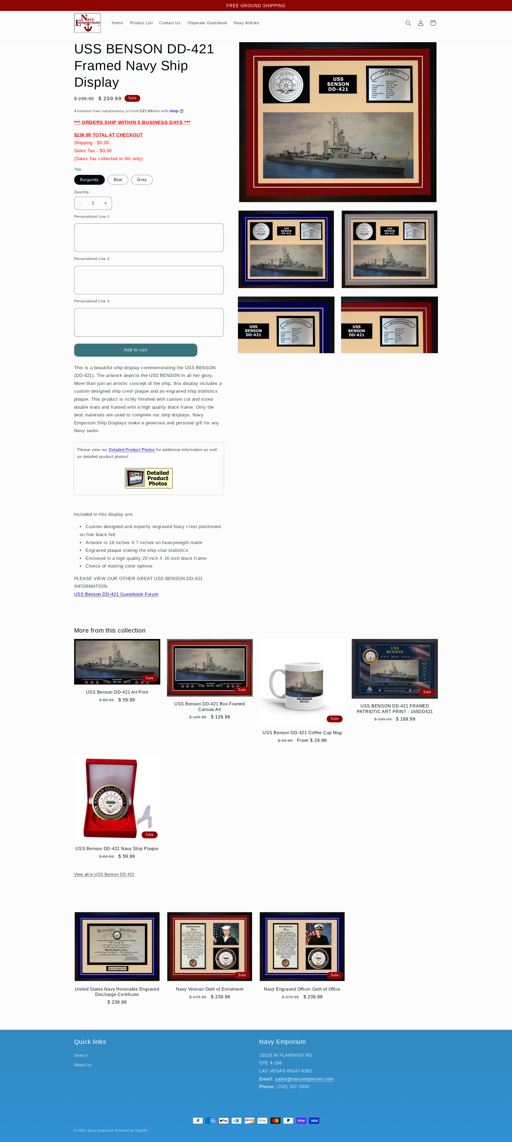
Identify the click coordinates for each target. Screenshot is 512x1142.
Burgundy (89, 180)
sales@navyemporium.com (304, 1078)
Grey (142, 180)
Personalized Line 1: (92, 217)
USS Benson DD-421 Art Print (117, 692)
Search (81, 1055)
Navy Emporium (101, 1130)
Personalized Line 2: (92, 259)
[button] (408, 23)
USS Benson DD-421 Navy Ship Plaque (117, 848)
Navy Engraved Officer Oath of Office (302, 989)
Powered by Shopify (131, 1130)
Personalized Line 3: (92, 301)
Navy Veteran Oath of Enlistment (209, 989)
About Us (83, 1065)
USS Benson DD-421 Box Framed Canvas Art (209, 706)
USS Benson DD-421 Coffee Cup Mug (302, 732)
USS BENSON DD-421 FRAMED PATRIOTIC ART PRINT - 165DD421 (395, 708)
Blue (118, 180)
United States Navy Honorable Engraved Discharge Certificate (117, 992)
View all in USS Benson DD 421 (104, 874)
